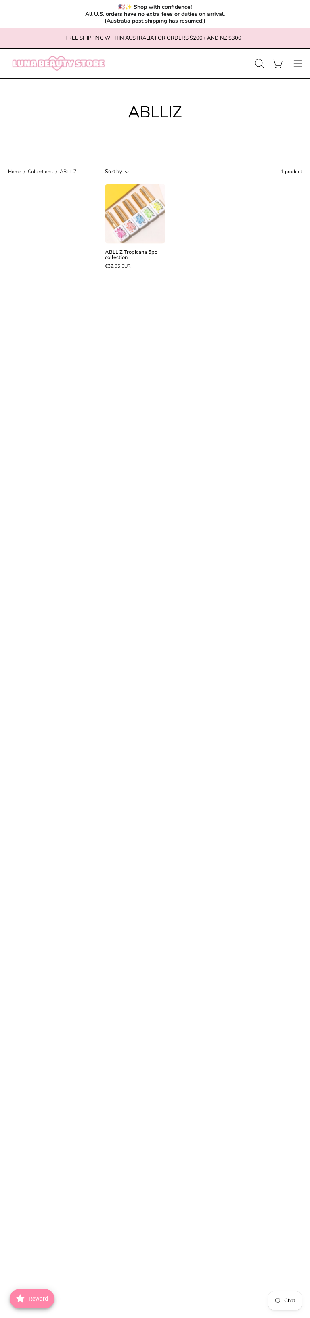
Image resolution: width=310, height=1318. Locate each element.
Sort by (113, 171)
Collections (40, 171)
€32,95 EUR (118, 266)
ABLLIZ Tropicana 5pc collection (131, 255)
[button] (258, 63)
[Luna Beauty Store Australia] (58, 63)
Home (14, 171)
